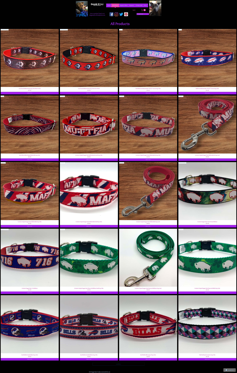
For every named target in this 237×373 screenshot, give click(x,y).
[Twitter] (121, 14)
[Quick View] (30, 324)
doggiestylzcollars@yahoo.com (97, 15)
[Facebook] (111, 14)
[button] (123, 6)
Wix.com (108, 372)
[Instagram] (116, 14)
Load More (118, 364)
